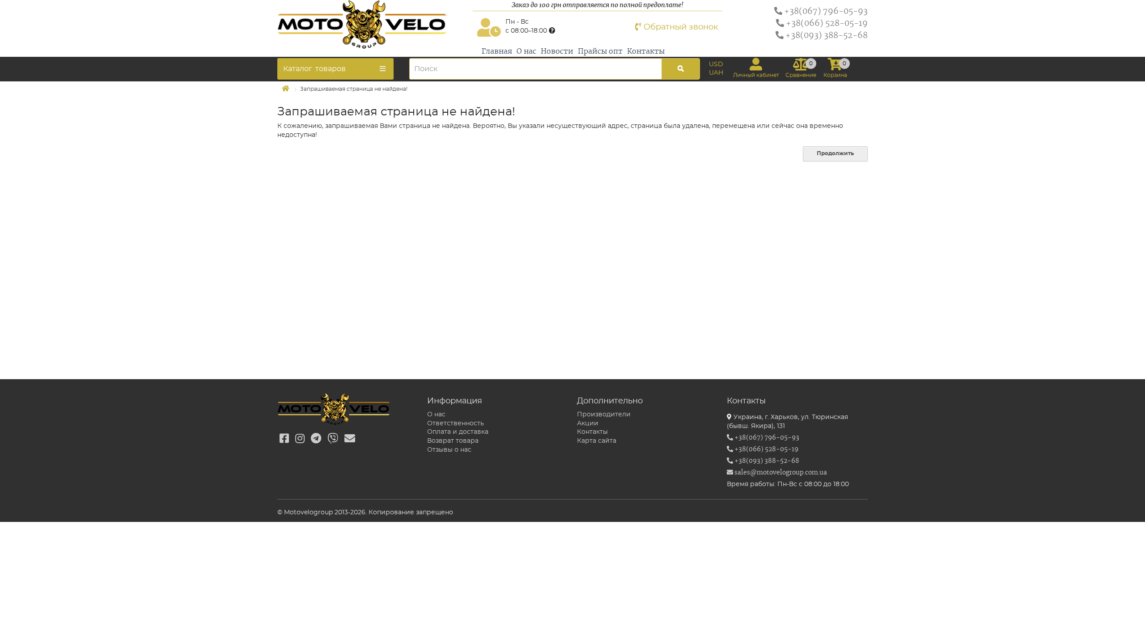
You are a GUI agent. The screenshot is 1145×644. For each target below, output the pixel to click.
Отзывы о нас (449, 450)
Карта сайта (596, 441)
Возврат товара (453, 441)
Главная (497, 51)
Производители (604, 414)
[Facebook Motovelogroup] (284, 439)
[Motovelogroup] (372, 24)
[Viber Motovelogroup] (332, 439)
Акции (587, 423)
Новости (557, 51)
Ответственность (455, 423)
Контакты (646, 51)
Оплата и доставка (457, 432)
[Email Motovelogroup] (349, 439)
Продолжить (835, 153)
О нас (526, 51)
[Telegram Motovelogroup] (316, 439)
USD (716, 64)
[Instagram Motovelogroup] (300, 439)
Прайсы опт (600, 51)
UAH (716, 73)
